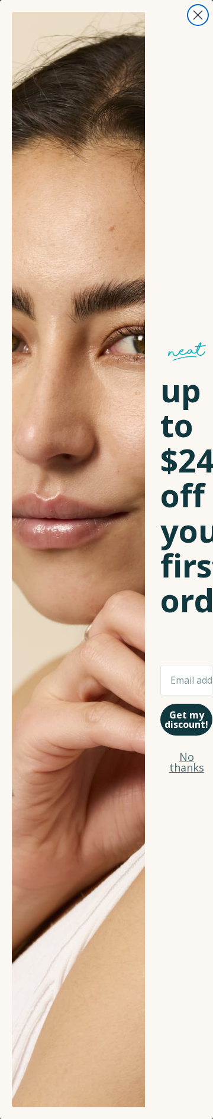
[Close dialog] (198, 15)
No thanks (186, 762)
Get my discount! (186, 719)
